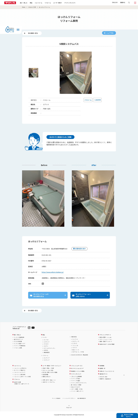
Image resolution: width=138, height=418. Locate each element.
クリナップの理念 (75, 378)
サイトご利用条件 (56, 398)
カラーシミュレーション (106, 339)
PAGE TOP (69, 407)
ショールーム (38, 3)
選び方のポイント (18, 339)
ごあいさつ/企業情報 (76, 376)
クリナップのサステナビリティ (79, 383)
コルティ (46, 346)
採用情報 (102, 365)
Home (23, 7)
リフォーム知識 (18, 348)
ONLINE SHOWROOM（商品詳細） (80, 355)
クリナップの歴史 (75, 380)
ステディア (46, 342)
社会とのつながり (75, 387)
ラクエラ (46, 344)
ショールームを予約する (20, 368)
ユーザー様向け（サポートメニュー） (52, 365)
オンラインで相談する (19, 370)
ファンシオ (75, 345)
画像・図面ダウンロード (106, 341)
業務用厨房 (46, 352)
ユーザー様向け (57, 3)
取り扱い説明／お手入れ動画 (50, 372)
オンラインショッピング (77, 368)
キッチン (45, 337)
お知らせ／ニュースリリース (107, 371)
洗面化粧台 (74, 336)
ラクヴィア (46, 360)
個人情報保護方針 (82, 398)
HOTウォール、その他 (78, 352)
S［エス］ (75, 343)
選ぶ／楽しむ (17, 335)
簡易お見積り (106, 337)
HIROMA (46, 350)
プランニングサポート (105, 335)
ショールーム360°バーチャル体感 (22, 376)
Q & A (48, 370)
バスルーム (45, 355)
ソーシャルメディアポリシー (69, 398)
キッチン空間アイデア (19, 343)
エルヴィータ (75, 341)
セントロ (46, 339)
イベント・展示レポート (77, 391)
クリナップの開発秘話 (19, 345)
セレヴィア (46, 358)
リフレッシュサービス (76, 365)
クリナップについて (69, 3)
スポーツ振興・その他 (76, 389)
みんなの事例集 (18, 341)
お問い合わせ (49, 380)
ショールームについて (19, 372)
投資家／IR (102, 368)
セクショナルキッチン (49, 348)
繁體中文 (122, 2)
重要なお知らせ (46, 376)
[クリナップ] (10, 4)
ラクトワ (74, 347)
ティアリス (75, 339)
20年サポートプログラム (49, 382)
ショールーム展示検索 (19, 374)
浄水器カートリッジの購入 (78, 371)
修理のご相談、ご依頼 (48, 368)
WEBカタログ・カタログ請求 (107, 344)
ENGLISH (114, 2)
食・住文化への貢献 (76, 385)
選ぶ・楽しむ (23, 3)
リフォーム (48, 3)
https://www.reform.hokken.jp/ (53, 272)
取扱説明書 (45, 374)
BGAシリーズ (75, 350)
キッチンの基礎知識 (19, 337)
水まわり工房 (32, 7)
